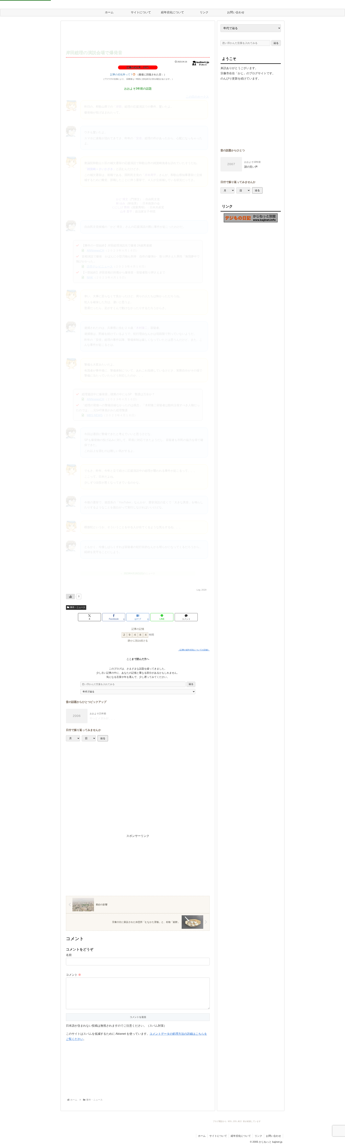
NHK (90, 277)
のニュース (139, 573)
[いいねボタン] (70, 596)
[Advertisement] (137, 35)
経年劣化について (241, 1135)
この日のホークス (197, 96)
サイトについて (218, 1135)
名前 (69, 954)
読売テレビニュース (100, 266)
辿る (191, 684)
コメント (73, 974)
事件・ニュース (77, 607)
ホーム (202, 1135)
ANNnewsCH (95, 250)
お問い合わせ (273, 1135)
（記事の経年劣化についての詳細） (194, 650)
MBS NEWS (95, 415)
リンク (258, 1135)
